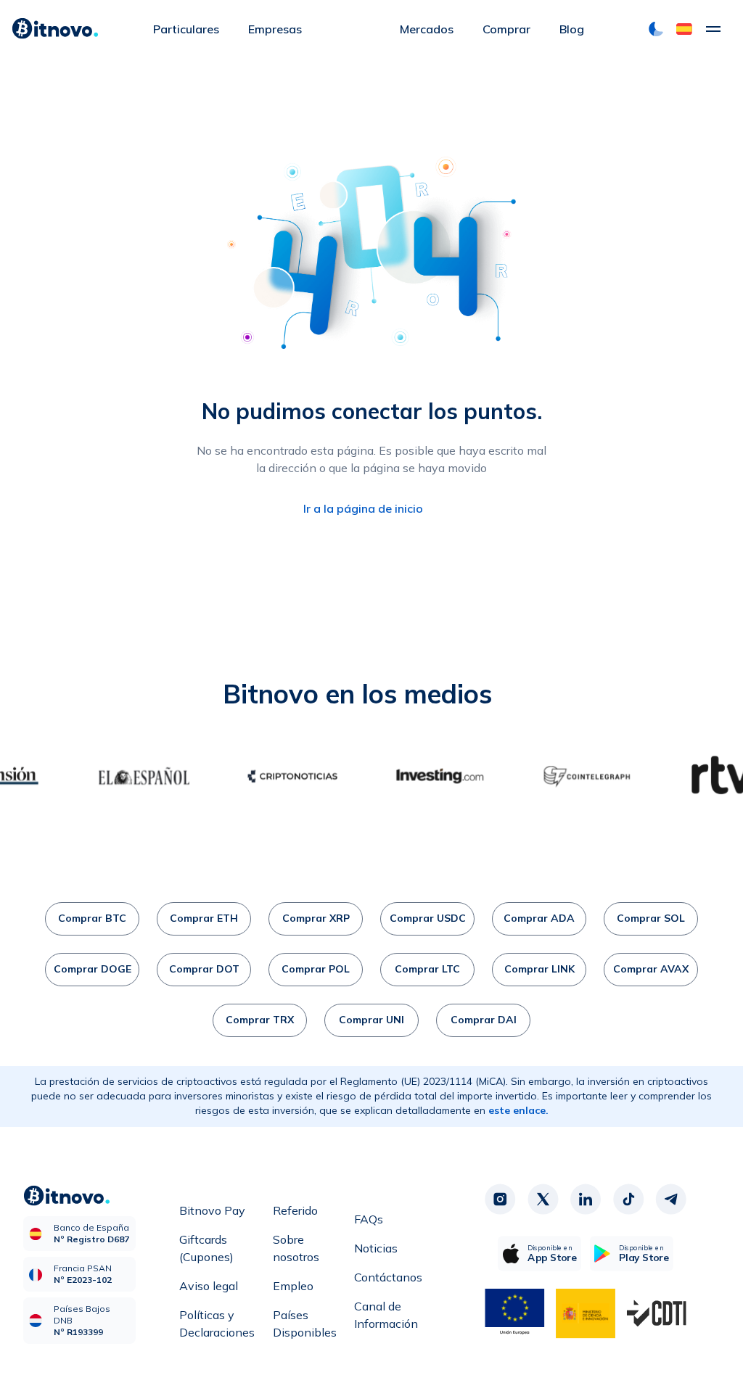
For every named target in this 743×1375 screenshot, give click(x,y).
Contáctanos (388, 1277)
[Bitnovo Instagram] (500, 1199)
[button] (684, 29)
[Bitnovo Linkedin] (585, 1199)
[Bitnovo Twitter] (543, 1199)
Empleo (293, 1286)
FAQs (368, 1219)
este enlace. (518, 1110)
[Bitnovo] (55, 29)
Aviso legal (208, 1286)
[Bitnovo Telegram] (671, 1199)
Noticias (376, 1248)
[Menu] (713, 29)
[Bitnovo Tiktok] (628, 1199)
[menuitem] (186, 29)
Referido (295, 1210)
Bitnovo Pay (212, 1210)
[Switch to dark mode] (656, 29)
